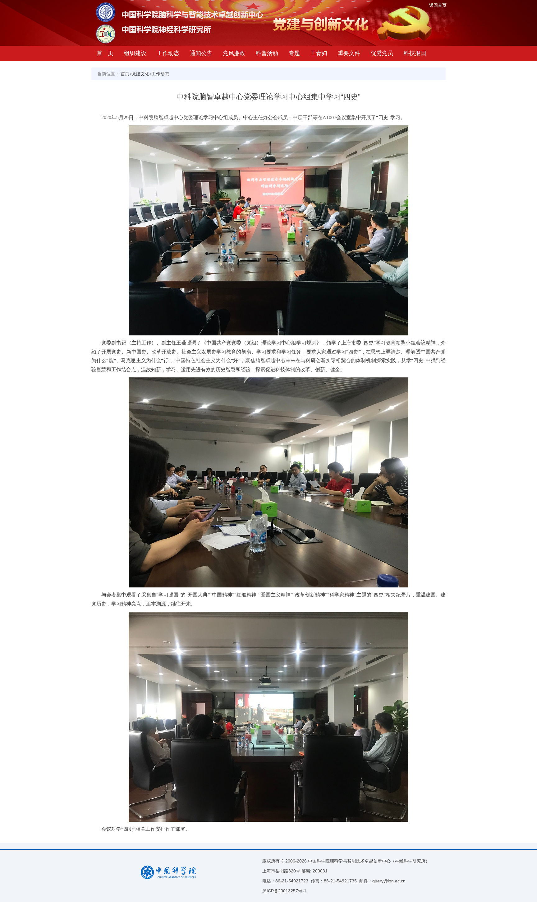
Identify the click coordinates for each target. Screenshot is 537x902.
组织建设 (135, 53)
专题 (294, 53)
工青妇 (318, 53)
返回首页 (438, 5)
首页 (125, 73)
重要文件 (349, 53)
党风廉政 (234, 53)
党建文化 (140, 73)
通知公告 (201, 53)
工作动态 (168, 53)
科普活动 (267, 53)
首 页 (105, 53)
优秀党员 (382, 53)
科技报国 (415, 53)
